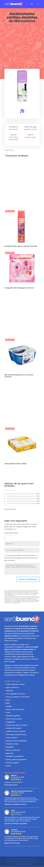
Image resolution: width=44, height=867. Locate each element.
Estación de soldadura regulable (15, 823)
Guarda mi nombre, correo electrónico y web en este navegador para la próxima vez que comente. (21, 557)
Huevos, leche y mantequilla (16, 741)
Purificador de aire (10, 785)
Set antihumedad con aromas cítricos (18, 375)
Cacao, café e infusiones (15, 709)
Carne (8, 712)
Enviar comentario (28, 579)
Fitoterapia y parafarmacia (16, 734)
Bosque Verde (30, 137)
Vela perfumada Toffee (15, 463)
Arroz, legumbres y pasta (15, 694)
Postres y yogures (12, 763)
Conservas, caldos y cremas (16, 725)
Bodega (9, 706)
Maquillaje (9, 747)
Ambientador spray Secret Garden (20, 246)
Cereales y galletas (13, 716)
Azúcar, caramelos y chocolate (17, 697)
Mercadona (24, 20)
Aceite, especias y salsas (15, 684)
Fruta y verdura (11, 738)
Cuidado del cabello (13, 728)
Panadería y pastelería (14, 756)
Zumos (8, 766)
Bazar (8, 700)
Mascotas (9, 753)
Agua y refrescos (12, 687)
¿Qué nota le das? (11, 533)
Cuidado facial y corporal (15, 731)
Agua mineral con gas (12, 843)
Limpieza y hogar (30, 129)
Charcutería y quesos (14, 719)
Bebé (8, 703)
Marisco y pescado (13, 750)
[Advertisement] (22, 46)
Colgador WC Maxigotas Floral (19, 288)
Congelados (10, 722)
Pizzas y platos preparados (16, 759)
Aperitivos (9, 691)
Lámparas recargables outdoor (15, 804)
